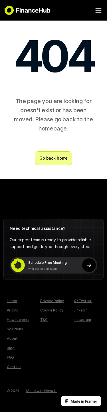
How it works (18, 319)
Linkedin (81, 310)
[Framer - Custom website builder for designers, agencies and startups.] (81, 401)
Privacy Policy (52, 301)
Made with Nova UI (41, 391)
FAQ (10, 357)
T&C (44, 319)
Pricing (13, 310)
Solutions (15, 329)
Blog (11, 348)
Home (12, 301)
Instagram (82, 319)
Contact (14, 367)
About (12, 338)
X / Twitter (83, 301)
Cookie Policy (51, 310)
